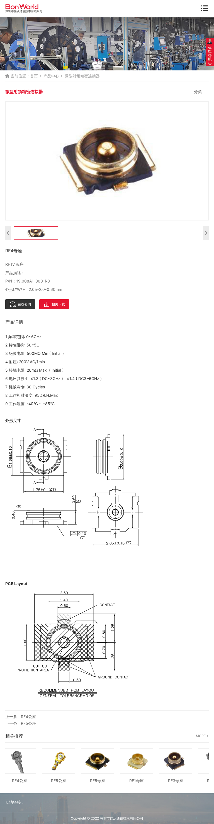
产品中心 (51, 75)
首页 (34, 75)
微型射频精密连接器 (82, 75)
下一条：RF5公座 (20, 723)
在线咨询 (24, 304)
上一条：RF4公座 (20, 716)
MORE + (202, 736)
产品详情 (14, 322)
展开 (210, 52)
